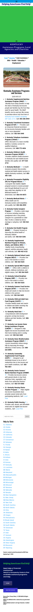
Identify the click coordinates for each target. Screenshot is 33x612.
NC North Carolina (9, 505)
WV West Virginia (9, 543)
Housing (12, 58)
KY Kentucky (7, 465)
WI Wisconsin (7, 545)
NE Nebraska (7, 490)
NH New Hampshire (9, 495)
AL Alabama (7, 425)
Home (7, 583)
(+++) (13, 119)
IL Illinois (6, 455)
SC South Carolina (9, 523)
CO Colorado (7, 437)
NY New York (7, 503)
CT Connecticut (8, 440)
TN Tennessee (8, 528)
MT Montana (7, 487)
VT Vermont (7, 535)
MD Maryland (7, 472)
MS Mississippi (8, 482)
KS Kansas (6, 462)
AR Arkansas (7, 432)
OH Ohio (6, 510)
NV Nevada (7, 492)
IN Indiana (6, 457)
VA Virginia (7, 538)
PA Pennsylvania (9, 518)
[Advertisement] (16, 22)
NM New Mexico (8, 500)
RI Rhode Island (8, 520)
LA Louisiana (7, 467)
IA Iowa (5, 460)
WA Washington (8, 540)
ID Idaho (6, 452)
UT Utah (6, 533)
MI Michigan (7, 477)
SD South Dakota (9, 525)
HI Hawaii (6, 450)
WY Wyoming (7, 548)
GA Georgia (7, 447)
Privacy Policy (13, 596)
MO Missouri (7, 485)
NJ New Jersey (8, 497)
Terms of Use (6, 596)
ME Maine (6, 470)
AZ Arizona (7, 430)
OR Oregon (6, 515)
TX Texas (6, 530)
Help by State (10, 590)
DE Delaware (7, 442)
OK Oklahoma (8, 513)
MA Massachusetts (9, 475)
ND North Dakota (9, 508)
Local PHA (19, 409)
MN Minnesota (8, 480)
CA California (7, 435)
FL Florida (6, 445)
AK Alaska (6, 427)
